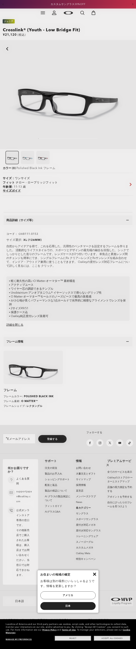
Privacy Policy (49, 629)
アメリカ (68, 595)
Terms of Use (69, 629)
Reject (72, 638)
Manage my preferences (19, 639)
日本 (68, 606)
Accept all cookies (112, 638)
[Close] (94, 574)
